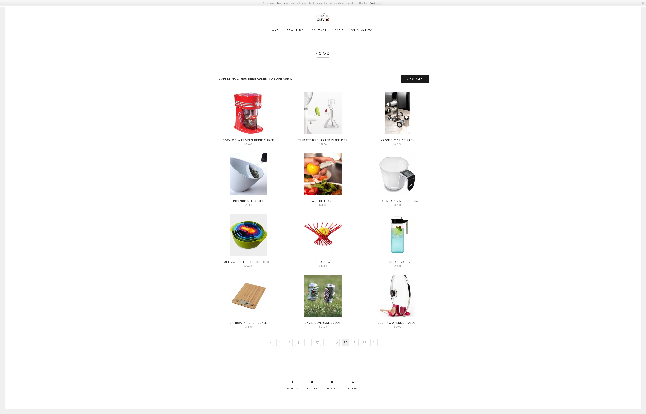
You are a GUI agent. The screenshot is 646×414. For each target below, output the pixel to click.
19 (336, 342)
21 (355, 342)
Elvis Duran (282, 3)
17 (317, 342)
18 (326, 342)
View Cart (415, 79)
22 (364, 342)
